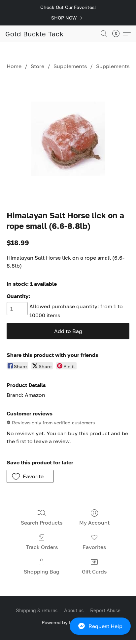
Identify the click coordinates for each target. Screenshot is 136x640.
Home (14, 66)
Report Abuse (105, 611)
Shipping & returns (36, 611)
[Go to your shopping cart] (117, 33)
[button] (68, 626)
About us (74, 611)
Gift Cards (94, 571)
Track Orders (42, 547)
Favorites (94, 547)
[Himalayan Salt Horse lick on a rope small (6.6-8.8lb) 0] (68, 139)
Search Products (41, 522)
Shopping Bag (41, 571)
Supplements (70, 66)
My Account (94, 522)
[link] (68, 18)
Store (37, 66)
